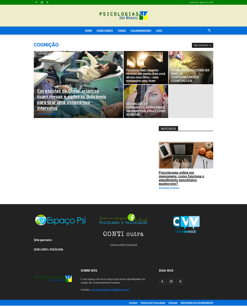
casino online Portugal (123, 244)
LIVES (159, 30)
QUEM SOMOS (105, 30)
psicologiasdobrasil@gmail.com (110, 289)
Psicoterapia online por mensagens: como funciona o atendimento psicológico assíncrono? (181, 178)
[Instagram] (41, 2)
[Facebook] (36, 2)
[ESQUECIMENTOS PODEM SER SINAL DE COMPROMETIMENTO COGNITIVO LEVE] (191, 67)
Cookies (133, 302)
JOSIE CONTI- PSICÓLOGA (48, 249)
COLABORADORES (141, 30)
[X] (47, 2)
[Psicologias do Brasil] (123, 16)
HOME (88, 30)
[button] (209, 30)
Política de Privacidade (153, 302)
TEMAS (122, 30)
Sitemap (173, 302)
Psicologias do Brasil (47, 113)
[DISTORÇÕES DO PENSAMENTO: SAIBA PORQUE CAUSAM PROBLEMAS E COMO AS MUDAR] (146, 101)
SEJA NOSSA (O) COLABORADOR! (197, 302)
